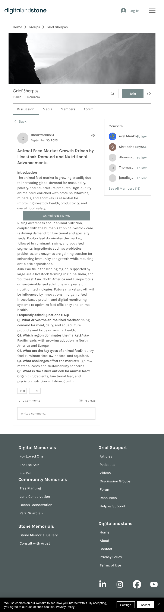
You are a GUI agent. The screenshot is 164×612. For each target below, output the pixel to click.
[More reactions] (35, 391)
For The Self (29, 465)
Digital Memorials (37, 447)
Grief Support (112, 447)
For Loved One (32, 456)
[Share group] (148, 93)
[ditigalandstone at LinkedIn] (102, 584)
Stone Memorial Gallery (39, 535)
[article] (56, 277)
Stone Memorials (36, 526)
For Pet (25, 473)
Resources (108, 498)
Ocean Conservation (36, 505)
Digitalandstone (115, 523)
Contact (106, 549)
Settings (125, 605)
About (104, 540)
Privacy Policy (111, 557)
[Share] (92, 135)
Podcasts (107, 464)
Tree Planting (30, 488)
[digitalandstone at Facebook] (137, 584)
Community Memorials (42, 479)
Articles (106, 456)
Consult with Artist (35, 543)
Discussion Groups (115, 481)
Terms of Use (110, 565)
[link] (25, 109)
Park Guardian (31, 513)
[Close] (158, 605)
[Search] (112, 93)
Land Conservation (35, 496)
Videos (105, 473)
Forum (105, 489)
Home (104, 532)
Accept (145, 605)
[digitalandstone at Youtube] (154, 584)
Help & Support (112, 506)
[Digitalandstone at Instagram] (120, 584)
